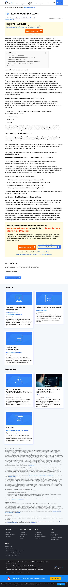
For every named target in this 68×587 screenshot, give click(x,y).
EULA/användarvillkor (33, 475)
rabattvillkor (50, 475)
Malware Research (30, 3)
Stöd (36, 3)
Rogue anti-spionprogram (13, 430)
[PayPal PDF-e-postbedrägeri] (19, 338)
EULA (26, 27)
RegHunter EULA (8, 548)
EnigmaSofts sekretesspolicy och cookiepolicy (14, 550)
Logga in (60, 2)
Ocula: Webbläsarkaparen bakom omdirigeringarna (21, 57)
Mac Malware (24, 430)
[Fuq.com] (19, 418)
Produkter (23, 3)
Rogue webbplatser (17, 7)
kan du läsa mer (12, 476)
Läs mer (37, 584)
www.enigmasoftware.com (16, 490)
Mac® (47, 251)
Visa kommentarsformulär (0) (13, 277)
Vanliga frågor (31, 465)
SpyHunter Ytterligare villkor (43, 561)
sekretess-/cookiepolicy (41, 475)
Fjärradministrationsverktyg (14, 314)
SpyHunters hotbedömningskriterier (28, 561)
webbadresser (9, 66)
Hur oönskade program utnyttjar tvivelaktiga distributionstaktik (24, 61)
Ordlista (22, 538)
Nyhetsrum (52, 532)
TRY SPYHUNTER (55, 578)
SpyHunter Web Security (10, 534)
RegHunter (37, 538)
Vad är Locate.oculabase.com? (16, 55)
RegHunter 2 (7, 536)
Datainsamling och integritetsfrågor (17, 59)
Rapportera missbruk (54, 539)
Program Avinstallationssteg (14, 561)
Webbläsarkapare (25, 17)
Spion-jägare (7, 532)
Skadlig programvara (12, 312)
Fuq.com (10, 427)
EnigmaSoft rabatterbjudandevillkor (12, 553)
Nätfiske (19, 352)
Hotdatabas (8, 7)
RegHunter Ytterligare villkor (11, 563)
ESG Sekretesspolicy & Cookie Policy (13, 552)
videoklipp (22, 536)
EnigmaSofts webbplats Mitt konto (18, 499)
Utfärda (8, 395)
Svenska (54, 2)
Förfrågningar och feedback (56, 537)
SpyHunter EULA (8, 546)
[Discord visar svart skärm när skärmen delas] (49, 380)
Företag (41, 3)
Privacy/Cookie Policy (34, 27)
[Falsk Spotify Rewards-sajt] (49, 298)
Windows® (41, 251)
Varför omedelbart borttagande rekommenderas (20, 63)
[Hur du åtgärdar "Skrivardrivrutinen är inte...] (19, 380)
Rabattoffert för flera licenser (47, 247)
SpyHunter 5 (38, 532)
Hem (17, 3)
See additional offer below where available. (15, 27)
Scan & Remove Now (32, 31)
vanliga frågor (60, 521)
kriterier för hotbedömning (12, 522)
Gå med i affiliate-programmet (54, 535)
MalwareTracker (23, 534)
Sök (48, 2)
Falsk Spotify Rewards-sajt (48, 307)
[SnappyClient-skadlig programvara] (19, 298)
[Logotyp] (9, 2)
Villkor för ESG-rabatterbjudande (12, 555)
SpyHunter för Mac (39, 534)
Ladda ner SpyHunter (25, 247)
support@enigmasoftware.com (45, 497)
